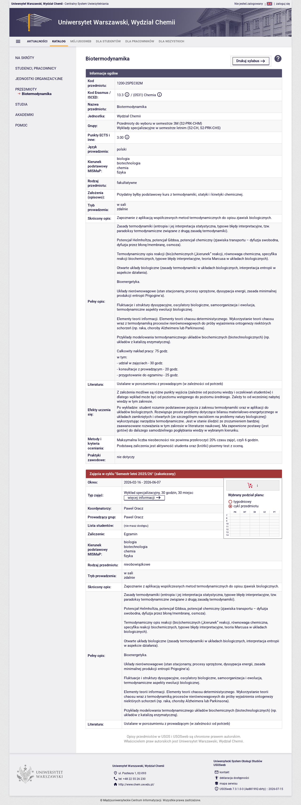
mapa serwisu (229, 783)
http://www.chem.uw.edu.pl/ (136, 784)
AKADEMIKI (24, 115)
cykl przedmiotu (245, 506)
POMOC (21, 125)
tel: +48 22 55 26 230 (132, 779)
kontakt (224, 772)
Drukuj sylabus (247, 61)
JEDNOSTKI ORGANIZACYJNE (39, 79)
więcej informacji (141, 498)
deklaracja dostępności (234, 778)
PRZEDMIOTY (26, 89)
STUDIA (21, 104)
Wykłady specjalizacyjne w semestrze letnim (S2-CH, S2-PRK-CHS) (169, 128)
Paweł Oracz (133, 508)
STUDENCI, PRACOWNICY (35, 68)
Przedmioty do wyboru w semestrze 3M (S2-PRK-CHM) (159, 123)
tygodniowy (242, 502)
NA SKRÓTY (24, 58)
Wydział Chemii (129, 116)
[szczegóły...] (257, 485)
